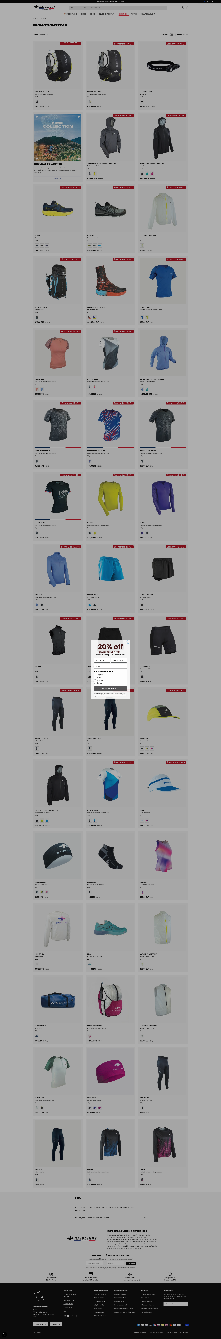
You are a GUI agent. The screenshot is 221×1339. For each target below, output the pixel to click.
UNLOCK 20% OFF (110, 689)
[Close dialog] (127, 642)
